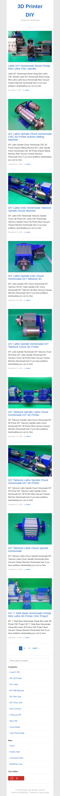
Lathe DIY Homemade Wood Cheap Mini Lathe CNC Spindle (29, 67)
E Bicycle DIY (16, 715)
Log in (12, 746)
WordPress (24, 792)
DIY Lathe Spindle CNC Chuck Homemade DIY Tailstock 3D (26, 277)
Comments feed (16, 758)
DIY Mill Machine (17, 690)
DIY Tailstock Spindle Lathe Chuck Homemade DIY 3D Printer (28, 413)
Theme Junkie (44, 792)
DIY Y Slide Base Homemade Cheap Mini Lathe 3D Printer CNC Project (29, 615)
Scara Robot (15, 727)
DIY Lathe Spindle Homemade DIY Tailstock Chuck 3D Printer (28, 345)
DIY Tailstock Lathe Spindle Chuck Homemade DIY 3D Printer (28, 482)
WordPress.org (16, 764)
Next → (36, 648)
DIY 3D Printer (16, 678)
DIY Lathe (14, 684)
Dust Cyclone (15, 709)
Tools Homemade (17, 733)
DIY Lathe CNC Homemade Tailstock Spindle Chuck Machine (29, 209)
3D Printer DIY (26, 790)
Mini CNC (14, 721)
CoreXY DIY (15, 672)
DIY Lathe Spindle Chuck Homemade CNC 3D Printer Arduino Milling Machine (30, 136)
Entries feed (15, 752)
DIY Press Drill (16, 703)
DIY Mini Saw (15, 697)
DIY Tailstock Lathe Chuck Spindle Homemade (28, 549)
